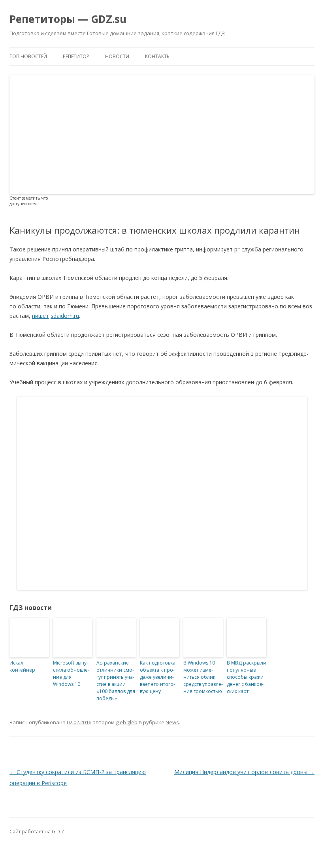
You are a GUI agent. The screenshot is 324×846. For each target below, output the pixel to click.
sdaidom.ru (65, 315)
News (172, 722)
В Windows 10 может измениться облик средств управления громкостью (203, 677)
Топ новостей (28, 56)
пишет (40, 315)
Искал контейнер (22, 666)
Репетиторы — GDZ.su (67, 19)
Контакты (158, 56)
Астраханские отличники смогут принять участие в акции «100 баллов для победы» (115, 680)
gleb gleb (127, 722)
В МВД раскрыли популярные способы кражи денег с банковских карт (246, 677)
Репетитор (76, 56)
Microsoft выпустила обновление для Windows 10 (71, 673)
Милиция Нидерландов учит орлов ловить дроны (244, 772)
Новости (117, 56)
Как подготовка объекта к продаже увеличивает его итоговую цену (157, 677)
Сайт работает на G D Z (36, 831)
